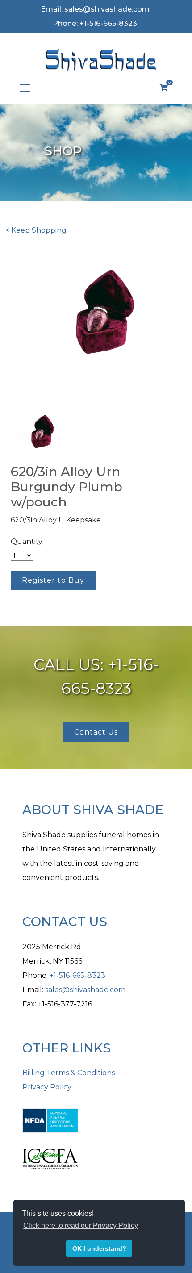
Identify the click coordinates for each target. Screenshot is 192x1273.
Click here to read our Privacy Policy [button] (80, 1225)
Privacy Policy (46, 1087)
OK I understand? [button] (99, 1248)
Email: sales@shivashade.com (95, 9)
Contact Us (96, 732)
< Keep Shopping (36, 230)
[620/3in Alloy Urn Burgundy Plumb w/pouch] (39, 428)
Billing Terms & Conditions (68, 1072)
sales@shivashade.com (85, 989)
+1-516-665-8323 (77, 975)
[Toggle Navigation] (25, 87)
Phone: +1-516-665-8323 (95, 23)
